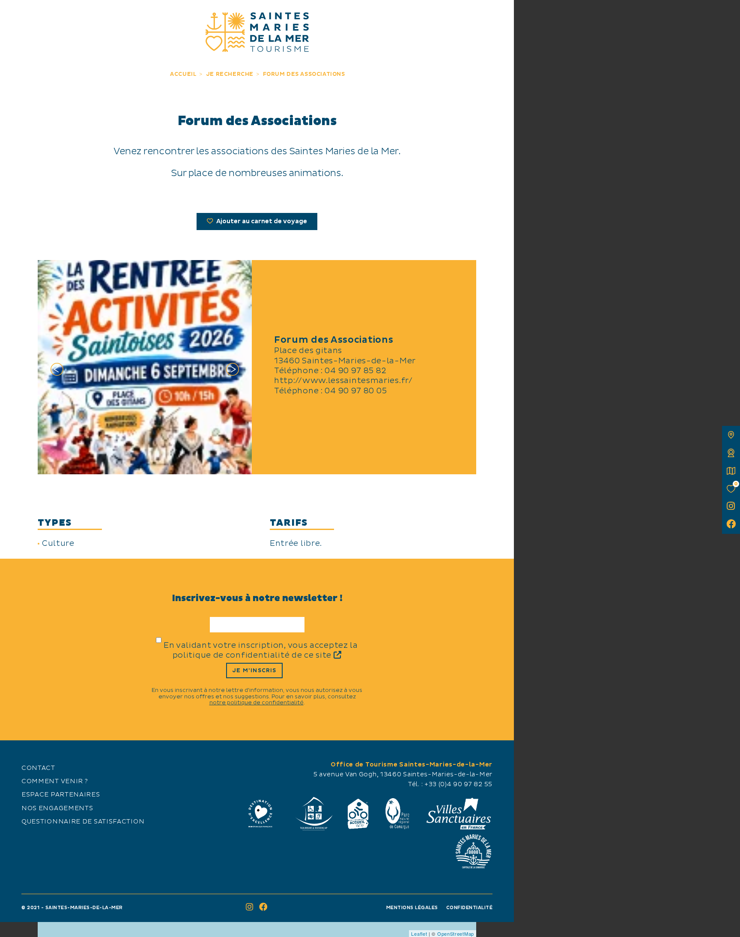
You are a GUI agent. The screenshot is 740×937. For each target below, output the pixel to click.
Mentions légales (412, 907)
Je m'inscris (254, 670)
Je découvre (72, 16)
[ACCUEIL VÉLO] (358, 813)
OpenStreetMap (455, 933)
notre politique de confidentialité (256, 702)
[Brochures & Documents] (731, 471)
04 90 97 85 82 (355, 371)
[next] (232, 371)
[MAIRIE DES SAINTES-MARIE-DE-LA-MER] (473, 851)
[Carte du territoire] (731, 435)
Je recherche (361, 16)
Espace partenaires (60, 795)
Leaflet (419, 933)
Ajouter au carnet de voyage (261, 221)
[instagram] (731, 507)
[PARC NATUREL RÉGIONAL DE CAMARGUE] (397, 813)
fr (16, 15)
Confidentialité (469, 907)
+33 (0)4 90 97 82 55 (458, 784)
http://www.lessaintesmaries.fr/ (343, 381)
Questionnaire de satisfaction (82, 822)
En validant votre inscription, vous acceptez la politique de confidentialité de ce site (261, 650)
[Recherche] (498, 16)
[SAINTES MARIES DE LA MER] (257, 32)
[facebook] (731, 525)
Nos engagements (57, 808)
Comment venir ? (54, 781)
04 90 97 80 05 (356, 391)
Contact (38, 768)
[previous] (57, 371)
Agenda (441, 16)
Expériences (152, 16)
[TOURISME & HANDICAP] (313, 813)
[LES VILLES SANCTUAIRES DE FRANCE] (458, 813)
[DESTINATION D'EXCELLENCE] (260, 813)
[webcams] (731, 453)
